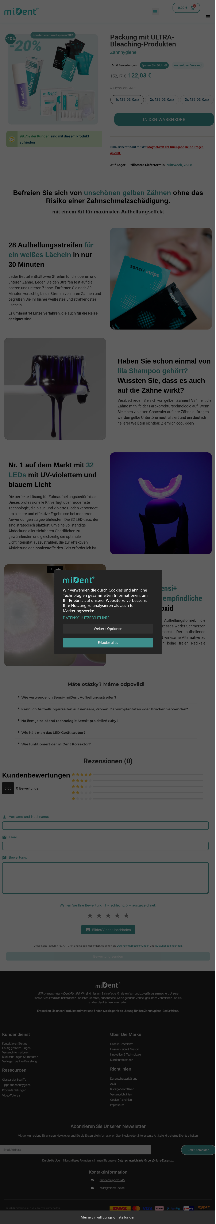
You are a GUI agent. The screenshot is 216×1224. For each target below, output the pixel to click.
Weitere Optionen (108, 628)
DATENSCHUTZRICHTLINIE (86, 617)
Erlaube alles (108, 642)
